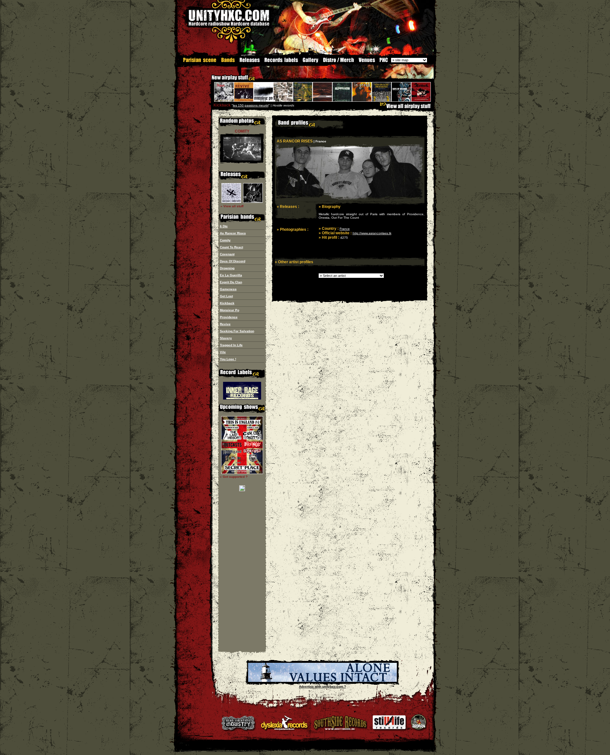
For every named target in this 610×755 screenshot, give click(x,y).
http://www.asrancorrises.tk (372, 233)
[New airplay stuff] (208, 80)
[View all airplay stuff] (406, 107)
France (345, 228)
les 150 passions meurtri (250, 105)
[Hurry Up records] (322, 681)
